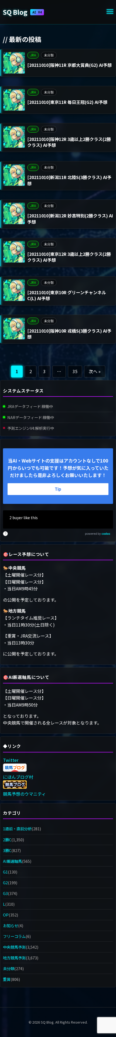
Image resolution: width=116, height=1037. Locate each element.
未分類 (49, 55)
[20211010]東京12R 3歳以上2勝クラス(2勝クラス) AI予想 (69, 257)
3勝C (7, 850)
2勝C (7, 839)
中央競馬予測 (14, 947)
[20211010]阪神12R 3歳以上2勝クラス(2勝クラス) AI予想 (69, 142)
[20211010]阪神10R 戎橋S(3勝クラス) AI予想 (69, 334)
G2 (5, 882)
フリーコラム (14, 936)
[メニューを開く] (110, 12)
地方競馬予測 (14, 957)
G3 (5, 893)
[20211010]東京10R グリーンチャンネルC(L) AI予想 (66, 295)
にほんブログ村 (18, 777)
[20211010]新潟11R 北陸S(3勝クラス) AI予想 (69, 180)
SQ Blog (22, 12)
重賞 (7, 979)
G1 (5, 872)
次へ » (95, 371)
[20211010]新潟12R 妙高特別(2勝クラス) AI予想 (70, 218)
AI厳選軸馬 (12, 861)
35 (75, 371)
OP (6, 915)
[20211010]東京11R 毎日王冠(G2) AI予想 (67, 102)
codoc (105, 534)
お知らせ (10, 925)
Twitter (10, 760)
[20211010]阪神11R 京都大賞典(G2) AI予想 (69, 65)
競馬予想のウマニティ (24, 794)
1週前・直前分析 (17, 828)
